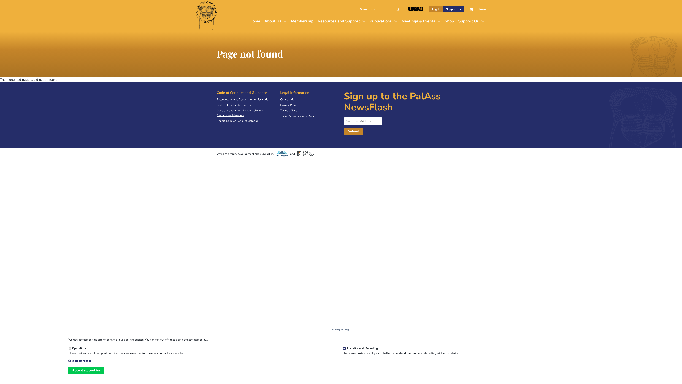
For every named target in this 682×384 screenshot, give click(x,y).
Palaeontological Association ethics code (242, 100)
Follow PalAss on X (415, 9)
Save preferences (79, 361)
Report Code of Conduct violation (238, 121)
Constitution (288, 100)
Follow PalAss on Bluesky (420, 9)
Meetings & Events (418, 21)
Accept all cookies (86, 370)
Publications (381, 21)
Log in (436, 9)
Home (255, 21)
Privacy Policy (289, 105)
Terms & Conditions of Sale (297, 116)
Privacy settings (341, 329)
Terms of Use (288, 111)
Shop (449, 21)
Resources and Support (339, 21)
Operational (80, 348)
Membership (302, 21)
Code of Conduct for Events (234, 105)
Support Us (453, 9)
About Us (272, 21)
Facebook (410, 9)
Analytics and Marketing (362, 348)
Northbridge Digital (282, 154)
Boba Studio (305, 153)
